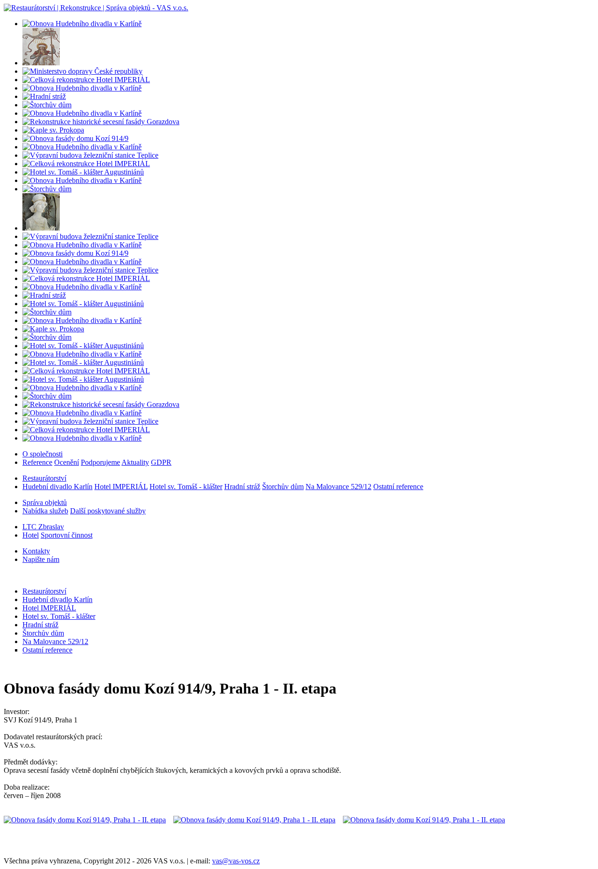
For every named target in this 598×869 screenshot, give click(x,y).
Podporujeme (100, 462)
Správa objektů (44, 502)
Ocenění (66, 462)
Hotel (30, 535)
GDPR (161, 462)
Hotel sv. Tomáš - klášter (186, 487)
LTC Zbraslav (43, 527)
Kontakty (36, 551)
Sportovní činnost (67, 535)
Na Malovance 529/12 (338, 487)
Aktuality (135, 462)
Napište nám (40, 559)
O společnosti (42, 454)
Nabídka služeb (45, 511)
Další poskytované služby (108, 511)
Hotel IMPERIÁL (121, 487)
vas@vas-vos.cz (236, 861)
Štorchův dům (283, 487)
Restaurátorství (44, 478)
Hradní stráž (242, 487)
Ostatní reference (398, 487)
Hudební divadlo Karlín (57, 487)
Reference (37, 462)
